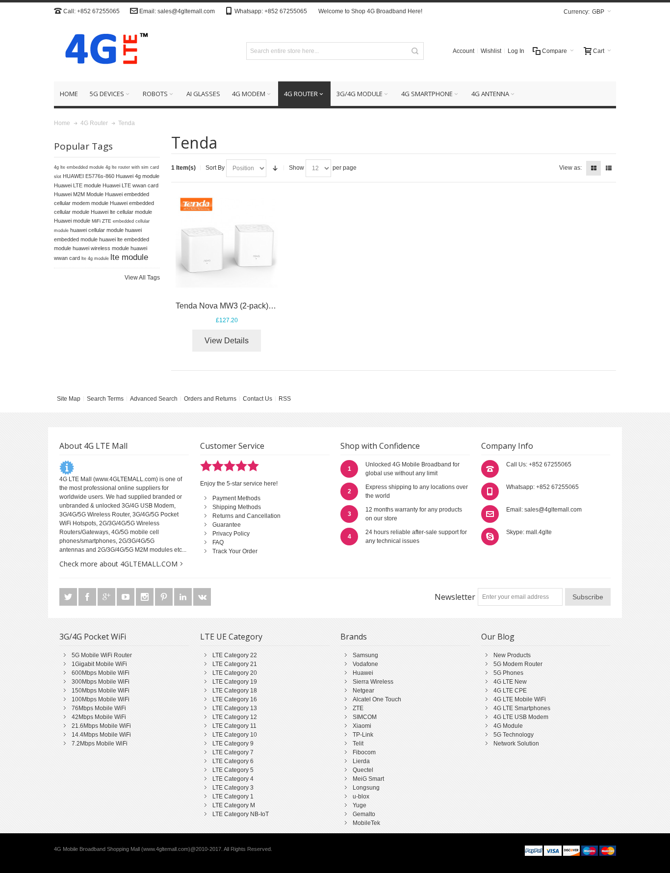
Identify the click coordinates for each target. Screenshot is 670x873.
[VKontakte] (202, 596)
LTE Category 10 (234, 734)
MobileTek (366, 823)
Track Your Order (235, 551)
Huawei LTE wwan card (130, 185)
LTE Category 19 (234, 681)
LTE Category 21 (234, 664)
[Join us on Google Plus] (107, 596)
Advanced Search (154, 398)
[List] (608, 168)
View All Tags (142, 277)
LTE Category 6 (233, 761)
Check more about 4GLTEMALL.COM (118, 563)
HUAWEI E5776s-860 (88, 176)
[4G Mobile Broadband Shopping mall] (103, 51)
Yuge (359, 805)
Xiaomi (362, 725)
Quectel (363, 770)
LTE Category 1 (233, 796)
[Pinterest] (164, 596)
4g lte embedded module (79, 167)
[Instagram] (145, 596)
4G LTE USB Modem (520, 717)
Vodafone (365, 664)
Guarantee (226, 524)
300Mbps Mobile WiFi (100, 681)
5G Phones (508, 672)
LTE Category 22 (234, 655)
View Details (227, 340)
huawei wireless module (101, 248)
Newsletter (455, 596)
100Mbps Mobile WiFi (100, 699)
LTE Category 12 (234, 717)
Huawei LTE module (77, 185)
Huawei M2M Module (78, 194)
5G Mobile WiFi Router (102, 655)
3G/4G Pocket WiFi (92, 636)
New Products (512, 655)
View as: (570, 167)
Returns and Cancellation (246, 516)
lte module (129, 257)
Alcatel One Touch (377, 699)
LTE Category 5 (233, 770)
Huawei (363, 672)
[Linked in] (183, 596)
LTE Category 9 (233, 743)
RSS (285, 398)
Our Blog (498, 636)
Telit (358, 743)
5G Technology (513, 734)
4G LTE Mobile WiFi (519, 699)
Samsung (365, 655)
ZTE (358, 708)
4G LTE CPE (510, 690)
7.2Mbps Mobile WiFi (100, 743)
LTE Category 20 (234, 672)
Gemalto (364, 814)
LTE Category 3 (233, 787)
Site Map (68, 398)
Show (296, 167)
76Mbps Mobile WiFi (99, 708)
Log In (516, 51)
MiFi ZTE (101, 221)
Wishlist (491, 51)
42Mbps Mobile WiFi (99, 717)
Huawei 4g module (137, 176)
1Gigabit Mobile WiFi (99, 664)
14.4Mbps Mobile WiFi (101, 734)
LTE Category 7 (233, 752)
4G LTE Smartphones (521, 708)
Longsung (366, 787)
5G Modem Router (517, 664)
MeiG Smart (368, 778)
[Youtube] (126, 596)
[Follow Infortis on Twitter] (68, 596)
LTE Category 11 (234, 725)
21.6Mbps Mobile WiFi (101, 725)
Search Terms (105, 398)
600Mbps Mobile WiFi (100, 672)
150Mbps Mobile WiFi (100, 690)
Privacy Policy (231, 533)
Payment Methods (236, 498)
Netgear (363, 690)
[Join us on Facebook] (88, 596)
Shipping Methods (236, 507)
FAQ (218, 542)
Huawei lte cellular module (121, 212)
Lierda (361, 761)
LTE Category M (233, 805)
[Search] (415, 51)
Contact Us (257, 398)
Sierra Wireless (373, 681)
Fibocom (364, 752)
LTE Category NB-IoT (240, 814)
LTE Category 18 (234, 690)
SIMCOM (365, 717)
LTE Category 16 (234, 699)
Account (463, 51)
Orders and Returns (210, 398)
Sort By (215, 167)
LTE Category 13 (234, 708)
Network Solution (516, 743)
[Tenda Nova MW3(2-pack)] (227, 242)
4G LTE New (510, 681)
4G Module (508, 725)
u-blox (361, 796)
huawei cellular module (97, 230)
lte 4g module (95, 258)
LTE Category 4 (233, 778)
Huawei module (72, 221)
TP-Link (363, 734)
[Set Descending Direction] (275, 168)
